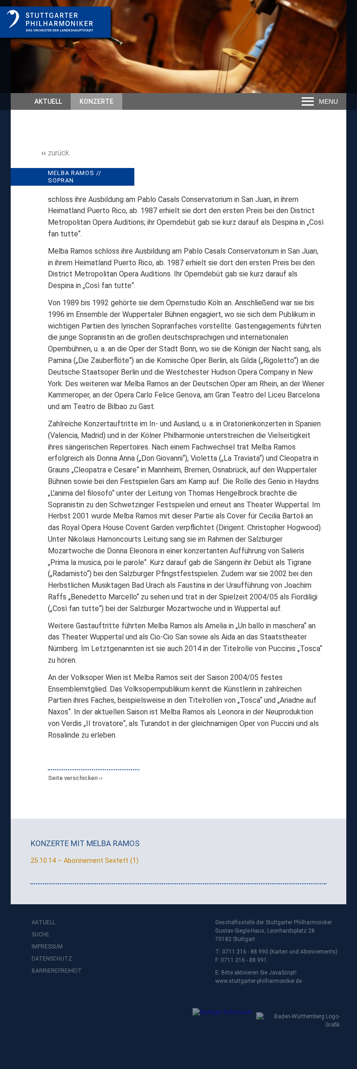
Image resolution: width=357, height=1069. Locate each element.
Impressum (47, 946)
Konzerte (96, 101)
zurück (58, 152)
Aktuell (48, 101)
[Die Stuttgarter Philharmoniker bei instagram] (60, 995)
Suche (40, 934)
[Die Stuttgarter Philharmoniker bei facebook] (40, 995)
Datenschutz (50, 958)
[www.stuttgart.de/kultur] (138, 1018)
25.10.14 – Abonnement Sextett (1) (85, 861)
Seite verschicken (73, 777)
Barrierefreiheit (50, 971)
